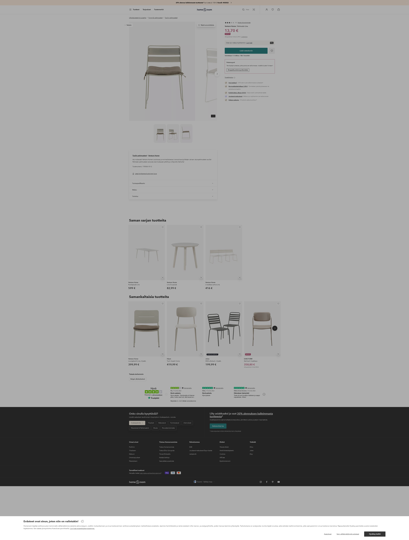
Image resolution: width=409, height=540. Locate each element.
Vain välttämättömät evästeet (348, 534)
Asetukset (327, 534)
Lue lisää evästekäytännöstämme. (82, 528)
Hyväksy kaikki (375, 534)
